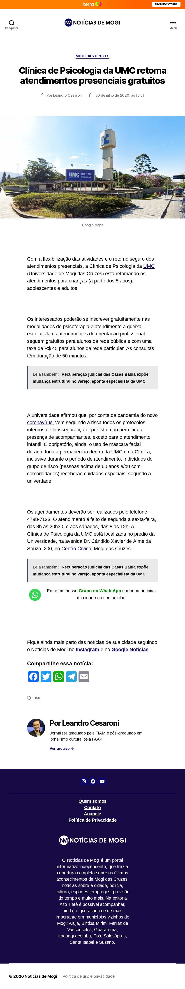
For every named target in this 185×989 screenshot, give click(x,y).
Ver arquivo (62, 748)
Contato (92, 807)
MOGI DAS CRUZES (92, 56)
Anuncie (92, 813)
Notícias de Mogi (41, 976)
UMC (149, 266)
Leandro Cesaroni (68, 95)
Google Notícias (129, 649)
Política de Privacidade (93, 820)
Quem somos (92, 801)
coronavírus (40, 422)
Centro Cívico (76, 548)
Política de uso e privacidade (88, 976)
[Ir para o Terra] (92, 4)
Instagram (87, 649)
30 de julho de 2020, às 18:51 (119, 95)
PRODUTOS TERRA (166, 4)
